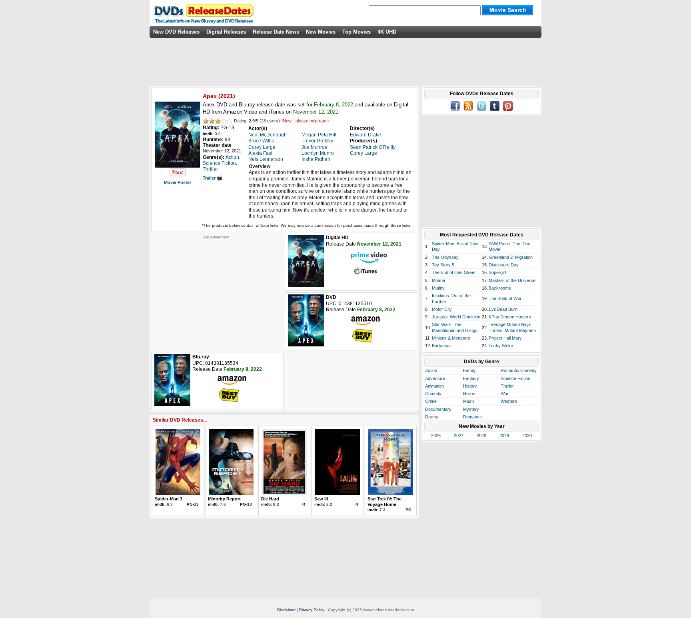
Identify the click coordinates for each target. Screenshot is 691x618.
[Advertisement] (216, 290)
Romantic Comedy (519, 370)
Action (431, 370)
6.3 (170, 504)
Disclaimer (286, 610)
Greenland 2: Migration (511, 257)
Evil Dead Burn (503, 309)
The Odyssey (445, 257)
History (470, 386)
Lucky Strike (501, 345)
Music (469, 401)
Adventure (435, 378)
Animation (434, 386)
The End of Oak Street (453, 272)
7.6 (223, 504)
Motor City (442, 309)
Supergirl (497, 272)
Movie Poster (177, 182)
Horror (469, 393)
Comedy (433, 393)
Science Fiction (515, 378)
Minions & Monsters (451, 338)
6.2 (329, 504)
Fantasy (471, 378)
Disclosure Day (504, 264)
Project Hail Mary (505, 338)
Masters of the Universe (512, 280)
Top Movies (356, 32)
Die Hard (270, 498)
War (505, 393)
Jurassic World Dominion (456, 316)
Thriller (507, 386)
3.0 (218, 134)
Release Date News (276, 32)
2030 (527, 435)
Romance (472, 416)
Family (469, 370)
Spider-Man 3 (168, 498)
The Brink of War (505, 298)
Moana (438, 280)
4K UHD (386, 32)
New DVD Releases (176, 32)
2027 (458, 435)
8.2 (276, 504)
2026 (436, 435)
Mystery (471, 409)
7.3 (382, 510)
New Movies (321, 32)
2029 (504, 435)
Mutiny (438, 288)
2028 (481, 435)
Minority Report (224, 498)
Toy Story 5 (443, 264)
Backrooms (500, 288)
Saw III (321, 498)
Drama (431, 416)
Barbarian (441, 345)
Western (509, 401)
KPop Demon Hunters (510, 316)
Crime (431, 401)
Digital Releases (226, 32)
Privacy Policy (311, 610)
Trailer (210, 178)
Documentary (438, 409)
